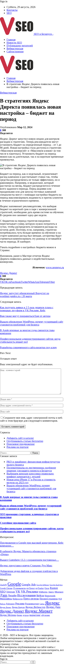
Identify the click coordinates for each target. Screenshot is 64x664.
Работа (2, 604)
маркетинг (35, 615)
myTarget (30, 588)
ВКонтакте (59, 592)
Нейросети (18, 599)
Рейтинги (10, 603)
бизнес (19, 615)
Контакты (12, 10)
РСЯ (60, 599)
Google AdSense (42, 585)
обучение (45, 615)
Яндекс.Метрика (8, 615)
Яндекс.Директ (8, 273)
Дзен (3, 595)
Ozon (46, 588)
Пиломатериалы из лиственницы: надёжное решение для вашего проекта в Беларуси (31, 469)
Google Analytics (56, 585)
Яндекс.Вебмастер (35, 607)
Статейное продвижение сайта (18, 522)
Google (14, 583)
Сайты (42, 604)
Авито (51, 592)
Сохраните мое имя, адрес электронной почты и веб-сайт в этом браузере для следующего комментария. (31, 419)
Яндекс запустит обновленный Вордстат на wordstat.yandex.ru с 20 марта (24, 295)
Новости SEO (14, 42)
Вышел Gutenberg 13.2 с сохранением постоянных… (29, 560)
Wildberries (43, 592)
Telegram (10, 591)
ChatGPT (3, 585)
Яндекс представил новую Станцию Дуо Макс (26, 565)
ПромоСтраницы (49, 598)
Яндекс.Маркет (39, 611)
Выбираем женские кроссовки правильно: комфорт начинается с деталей (30, 475)
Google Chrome (6, 588)
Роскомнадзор (32, 603)
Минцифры (6, 598)
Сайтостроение (15, 51)
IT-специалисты (19, 588)
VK (18, 591)
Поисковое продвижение (21, 444)
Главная (11, 39)
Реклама (19, 603)
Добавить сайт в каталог (20, 438)
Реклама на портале (18, 447)
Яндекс (52, 602)
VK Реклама (29, 591)
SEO (9, 13)
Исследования (26, 595)
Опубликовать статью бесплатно (25, 441)
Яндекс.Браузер (18, 607)
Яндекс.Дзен (53, 607)
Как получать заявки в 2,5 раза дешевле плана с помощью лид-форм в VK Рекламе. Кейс (26, 309)
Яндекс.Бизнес (5, 607)
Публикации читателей (20, 45)
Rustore (54, 588)
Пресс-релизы (31, 598)
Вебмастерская (15, 48)
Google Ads (29, 584)
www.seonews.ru (55, 267)
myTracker (39, 588)
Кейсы (40, 595)
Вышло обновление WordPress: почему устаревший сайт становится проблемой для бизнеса (31, 488)
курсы (26, 615)
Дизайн (12, 595)
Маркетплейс (50, 596)
